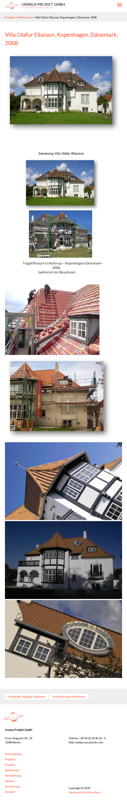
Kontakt (10, 791)
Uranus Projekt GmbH (43, 4)
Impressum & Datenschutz (84, 792)
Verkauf (10, 781)
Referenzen (25, 17)
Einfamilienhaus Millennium (68, 696)
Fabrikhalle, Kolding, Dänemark (26, 696)
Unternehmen (13, 754)
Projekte (10, 17)
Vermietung (12, 786)
